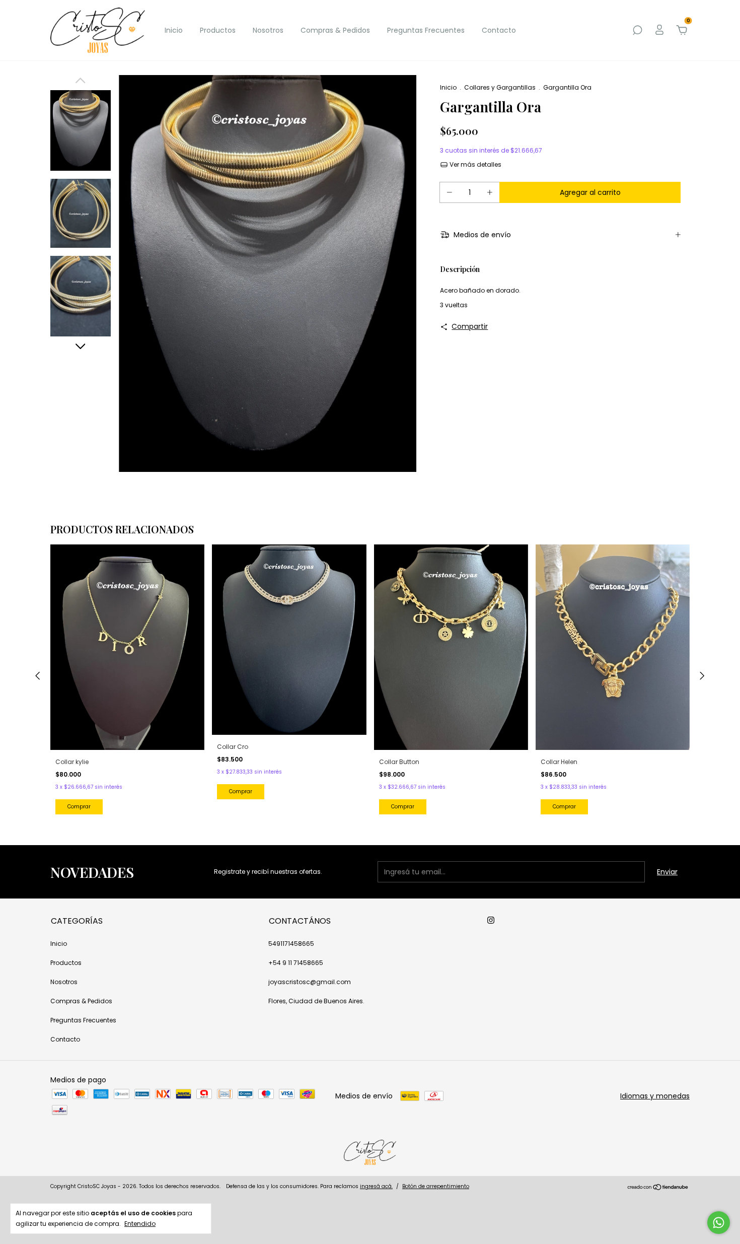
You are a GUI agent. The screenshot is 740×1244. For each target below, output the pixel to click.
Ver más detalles (474, 164)
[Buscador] (637, 31)
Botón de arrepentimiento (435, 1186)
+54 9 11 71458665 (295, 962)
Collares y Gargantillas (500, 87)
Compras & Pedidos (335, 30)
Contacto (499, 30)
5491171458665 (291, 943)
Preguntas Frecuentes (426, 30)
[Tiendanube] (658, 1188)
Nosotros (268, 30)
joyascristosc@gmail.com (309, 982)
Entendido (140, 1223)
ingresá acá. (376, 1186)
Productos (218, 30)
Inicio (174, 30)
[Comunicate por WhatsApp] (718, 1222)
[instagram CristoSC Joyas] (491, 920)
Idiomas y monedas (655, 1096)
